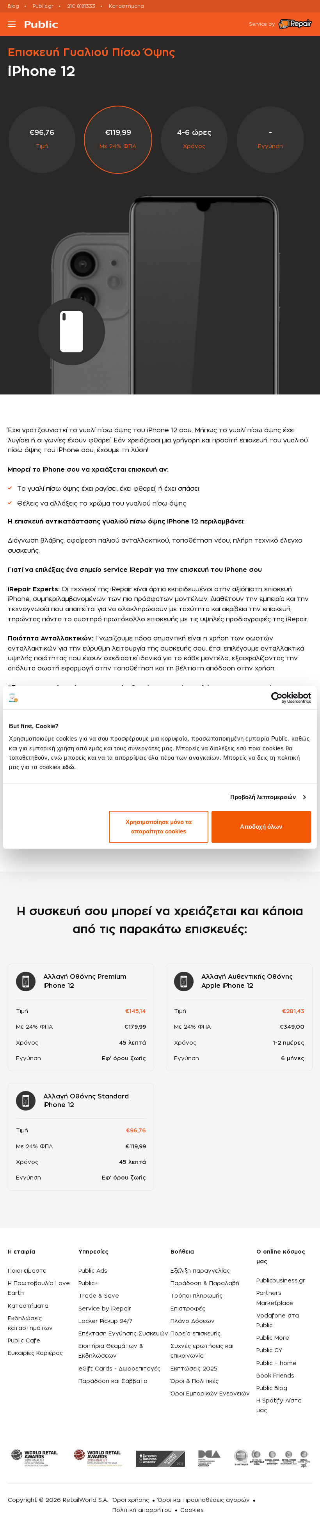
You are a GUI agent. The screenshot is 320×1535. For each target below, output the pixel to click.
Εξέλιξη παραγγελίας (200, 1271)
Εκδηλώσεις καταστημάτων (30, 1323)
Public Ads (92, 1271)
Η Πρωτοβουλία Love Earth (39, 1288)
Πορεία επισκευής (195, 1334)
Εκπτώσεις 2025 (194, 1369)
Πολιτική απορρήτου (142, 1510)
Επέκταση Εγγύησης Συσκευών (123, 1334)
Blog (13, 6)
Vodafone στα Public (277, 1320)
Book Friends (275, 1376)
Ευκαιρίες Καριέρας (35, 1353)
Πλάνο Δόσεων (193, 1321)
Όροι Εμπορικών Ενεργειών (210, 1394)
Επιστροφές (188, 1309)
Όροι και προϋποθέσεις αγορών (204, 1500)
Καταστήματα (126, 6)
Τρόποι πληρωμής (196, 1296)
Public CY (269, 1350)
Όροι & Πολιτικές (195, 1381)
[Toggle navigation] (12, 24)
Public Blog (271, 1388)
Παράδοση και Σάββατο (113, 1381)
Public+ (88, 1283)
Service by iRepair (104, 1309)
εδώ (68, 767)
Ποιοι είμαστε (27, 1271)
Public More (272, 1338)
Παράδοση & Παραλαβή (205, 1283)
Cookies (192, 1510)
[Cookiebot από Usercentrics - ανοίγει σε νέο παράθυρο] (277, 698)
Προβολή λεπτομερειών (263, 797)
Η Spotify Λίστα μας (279, 1405)
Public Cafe (24, 1341)
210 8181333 (81, 6)
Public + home (276, 1363)
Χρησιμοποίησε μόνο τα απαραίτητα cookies (159, 827)
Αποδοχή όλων (261, 826)
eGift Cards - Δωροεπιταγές (119, 1369)
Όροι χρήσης (130, 1500)
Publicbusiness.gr (280, 1281)
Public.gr (43, 6)
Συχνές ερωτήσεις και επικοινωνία (202, 1351)
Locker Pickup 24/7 (105, 1321)
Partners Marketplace (274, 1298)
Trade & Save (98, 1296)
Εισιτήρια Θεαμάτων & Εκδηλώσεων (110, 1351)
